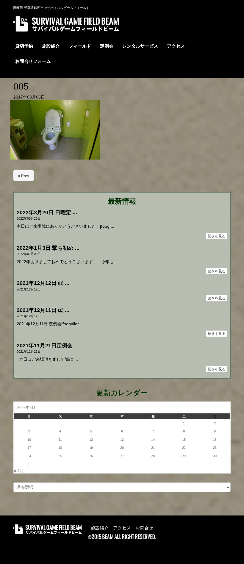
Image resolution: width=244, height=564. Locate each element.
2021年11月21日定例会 (45, 346)
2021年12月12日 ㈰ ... (43, 283)
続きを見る (217, 236)
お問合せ (144, 528)
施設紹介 (100, 528)
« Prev (23, 176)
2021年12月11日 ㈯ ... (43, 310)
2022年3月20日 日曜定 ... (47, 212)
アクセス (122, 528)
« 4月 (19, 470)
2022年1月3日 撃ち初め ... (48, 248)
